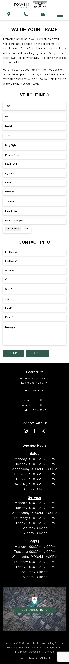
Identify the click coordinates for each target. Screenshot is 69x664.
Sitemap (49, 651)
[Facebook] (34, 430)
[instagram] (25, 430)
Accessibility (36, 651)
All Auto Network (41, 658)
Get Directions (34, 390)
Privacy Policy (27, 647)
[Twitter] (43, 430)
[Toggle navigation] (57, 16)
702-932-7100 (36, 400)
